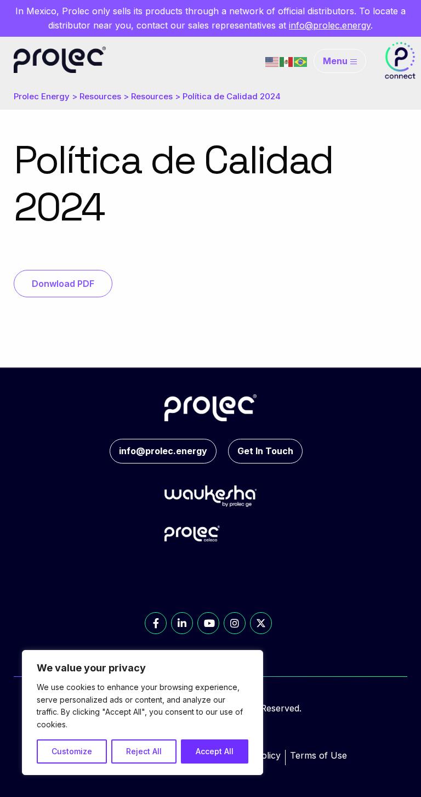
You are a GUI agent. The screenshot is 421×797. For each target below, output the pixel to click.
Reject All (144, 751)
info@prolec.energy (330, 25)
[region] (142, 712)
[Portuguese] (301, 60)
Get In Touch (265, 450)
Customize (72, 751)
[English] (272, 60)
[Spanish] (287, 60)
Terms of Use (318, 755)
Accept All (215, 751)
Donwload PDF (63, 283)
